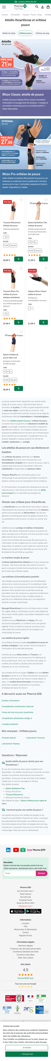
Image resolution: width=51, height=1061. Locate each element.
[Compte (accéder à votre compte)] (42, 7)
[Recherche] (36, 7)
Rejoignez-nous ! (25, 906)
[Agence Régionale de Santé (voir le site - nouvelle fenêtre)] (28, 1009)
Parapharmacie (25, 900)
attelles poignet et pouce (20, 421)
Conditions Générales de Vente (25, 952)
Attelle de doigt (8, 33)
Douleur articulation (10, 700)
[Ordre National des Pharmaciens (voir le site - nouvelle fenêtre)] (17, 1009)
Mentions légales (25, 946)
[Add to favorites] (21, 200)
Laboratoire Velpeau (11, 744)
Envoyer (41, 873)
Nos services (25, 897)
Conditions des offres (25, 955)
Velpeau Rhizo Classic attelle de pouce (37, 293)
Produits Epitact (9, 738)
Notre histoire (25, 894)
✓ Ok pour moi (27, 1054)
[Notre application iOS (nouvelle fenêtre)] (17, 911)
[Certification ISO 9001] (14, 998)
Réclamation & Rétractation (25, 929)
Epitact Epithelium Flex (15, 788)
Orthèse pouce (25, 33)
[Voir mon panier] (48, 7)
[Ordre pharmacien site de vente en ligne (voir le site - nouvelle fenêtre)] (41, 998)
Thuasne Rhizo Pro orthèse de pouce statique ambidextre (11, 294)
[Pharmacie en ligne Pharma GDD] (19, 7)
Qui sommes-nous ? (25, 891)
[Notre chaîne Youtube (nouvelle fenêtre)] (16, 850)
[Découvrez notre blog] (36, 849)
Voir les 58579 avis (25, 978)
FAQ (25, 926)
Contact (25, 932)
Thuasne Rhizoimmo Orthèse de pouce (12, 224)
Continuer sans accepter (11, 1026)
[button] (4, 7)
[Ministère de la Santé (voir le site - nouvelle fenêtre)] (30, 998)
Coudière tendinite (10, 724)
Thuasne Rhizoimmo (14, 794)
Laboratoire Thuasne (35, 738)
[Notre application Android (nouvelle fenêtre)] (33, 911)
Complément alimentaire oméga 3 (17, 718)
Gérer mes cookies (25, 958)
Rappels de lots (25, 935)
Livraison (25, 923)
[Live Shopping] (23, 850)
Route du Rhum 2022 (25, 903)
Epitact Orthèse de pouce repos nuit (10, 356)
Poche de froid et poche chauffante (17, 712)
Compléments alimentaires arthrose (18, 706)
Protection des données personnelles (25, 949)
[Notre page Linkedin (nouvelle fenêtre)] (8, 849)
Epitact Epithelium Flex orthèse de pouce (37, 224)
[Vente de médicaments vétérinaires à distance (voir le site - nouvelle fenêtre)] (7, 1010)
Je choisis (27, 1047)
